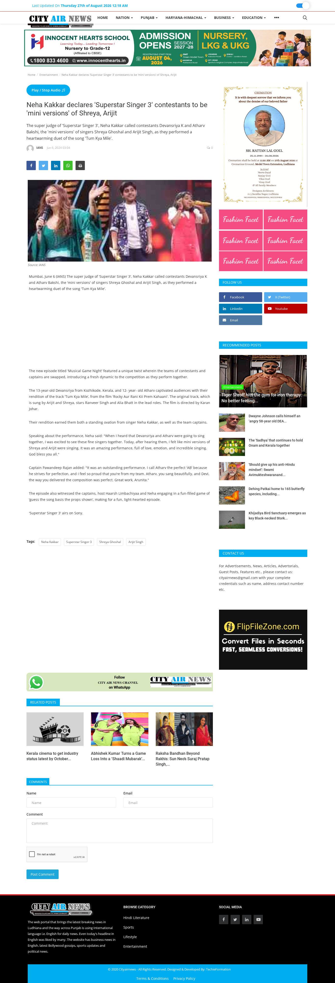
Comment (34, 814)
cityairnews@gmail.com (238, 577)
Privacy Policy (184, 978)
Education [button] (252, 17)
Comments (38, 782)
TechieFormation (218, 969)
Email (127, 793)
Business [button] (223, 17)
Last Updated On (80, 5)
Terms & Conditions (152, 978)
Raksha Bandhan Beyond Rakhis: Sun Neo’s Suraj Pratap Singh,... (182, 759)
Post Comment (42, 874)
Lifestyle (130, 936)
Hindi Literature (136, 917)
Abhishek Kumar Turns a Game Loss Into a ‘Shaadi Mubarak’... (118, 756)
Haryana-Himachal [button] (185, 17)
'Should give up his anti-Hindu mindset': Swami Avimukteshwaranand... (272, 470)
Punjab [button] (148, 17)
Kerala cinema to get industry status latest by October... (52, 756)
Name (31, 793)
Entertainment (48, 74)
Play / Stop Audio (47, 90)
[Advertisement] (119, 333)
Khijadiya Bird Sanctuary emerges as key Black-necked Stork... (277, 515)
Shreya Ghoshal (110, 542)
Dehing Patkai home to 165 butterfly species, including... (277, 491)
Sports (128, 927)
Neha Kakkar (50, 542)
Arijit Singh (136, 542)
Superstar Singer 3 (79, 542)
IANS (39, 148)
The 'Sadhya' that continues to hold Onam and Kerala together (276, 442)
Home (102, 17)
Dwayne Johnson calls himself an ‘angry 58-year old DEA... (274, 418)
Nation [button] (123, 17)
